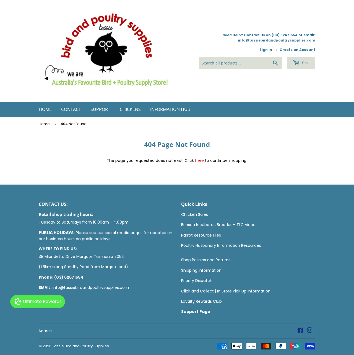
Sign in (265, 50)
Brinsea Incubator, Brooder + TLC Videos (219, 224)
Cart (305, 62)
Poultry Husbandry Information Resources (221, 245)
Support (100, 109)
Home (45, 109)
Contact (71, 109)
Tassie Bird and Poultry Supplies (80, 346)
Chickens (130, 109)
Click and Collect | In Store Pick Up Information (225, 291)
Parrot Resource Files (201, 235)
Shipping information (201, 270)
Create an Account (297, 50)
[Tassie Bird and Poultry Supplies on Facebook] (300, 331)
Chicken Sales (194, 214)
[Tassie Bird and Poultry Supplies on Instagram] (310, 331)
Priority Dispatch (196, 280)
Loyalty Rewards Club (201, 301)
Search (45, 330)
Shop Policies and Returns (205, 260)
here (199, 160)
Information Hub (170, 109)
